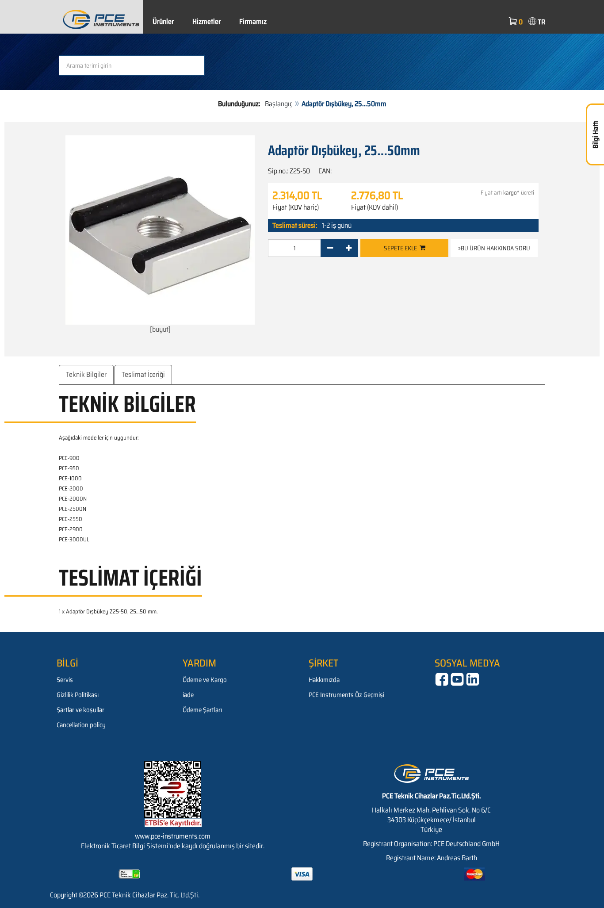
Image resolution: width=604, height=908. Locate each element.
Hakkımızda (324, 679)
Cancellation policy (81, 725)
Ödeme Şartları (202, 710)
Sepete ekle (402, 248)
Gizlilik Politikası (78, 695)
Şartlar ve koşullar (80, 710)
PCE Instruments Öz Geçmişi (346, 695)
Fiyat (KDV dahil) (374, 207)
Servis (65, 679)
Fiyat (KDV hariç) (295, 207)
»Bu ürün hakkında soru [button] (494, 248)
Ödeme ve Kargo (205, 679)
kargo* (511, 192)
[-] (330, 248)
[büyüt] (160, 329)
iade (188, 695)
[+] (348, 248)
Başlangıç (278, 103)
